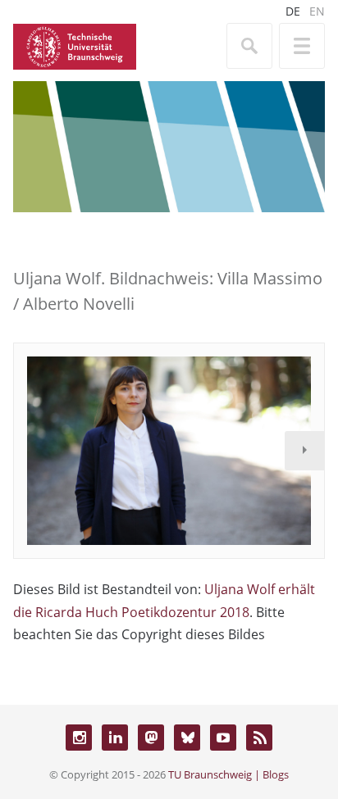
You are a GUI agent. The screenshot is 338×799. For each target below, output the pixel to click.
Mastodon (151, 737)
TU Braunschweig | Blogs (228, 774)
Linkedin (115, 737)
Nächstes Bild (304, 450)
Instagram (79, 737)
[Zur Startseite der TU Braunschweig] (74, 45)
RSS (259, 737)
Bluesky (187, 737)
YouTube (223, 737)
